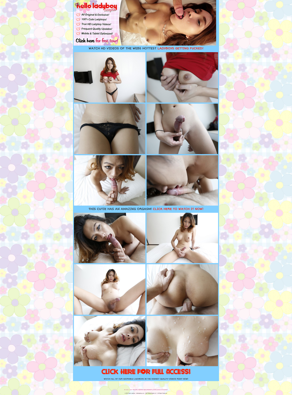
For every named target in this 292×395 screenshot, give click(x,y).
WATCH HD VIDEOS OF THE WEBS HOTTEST (146, 48)
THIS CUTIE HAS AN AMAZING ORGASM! (146, 209)
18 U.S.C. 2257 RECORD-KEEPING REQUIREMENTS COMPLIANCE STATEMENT (146, 389)
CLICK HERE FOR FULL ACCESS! (146, 371)
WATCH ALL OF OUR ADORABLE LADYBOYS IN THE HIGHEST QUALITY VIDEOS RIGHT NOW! (146, 379)
